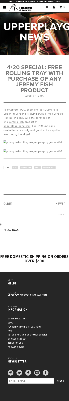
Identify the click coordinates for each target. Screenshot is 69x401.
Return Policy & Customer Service (27, 335)
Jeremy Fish (16, 122)
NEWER (61, 204)
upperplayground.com (17, 126)
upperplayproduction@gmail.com (27, 295)
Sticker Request (17, 339)
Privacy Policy (16, 347)
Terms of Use (15, 343)
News (37, 168)
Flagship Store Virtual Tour (24, 327)
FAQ (10, 331)
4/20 (15, 168)
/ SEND (60, 381)
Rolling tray (48, 168)
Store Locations (17, 318)
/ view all (62, 215)
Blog (10, 323)
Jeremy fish (26, 168)
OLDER (8, 204)
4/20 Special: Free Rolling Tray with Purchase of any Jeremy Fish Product (35, 79)
